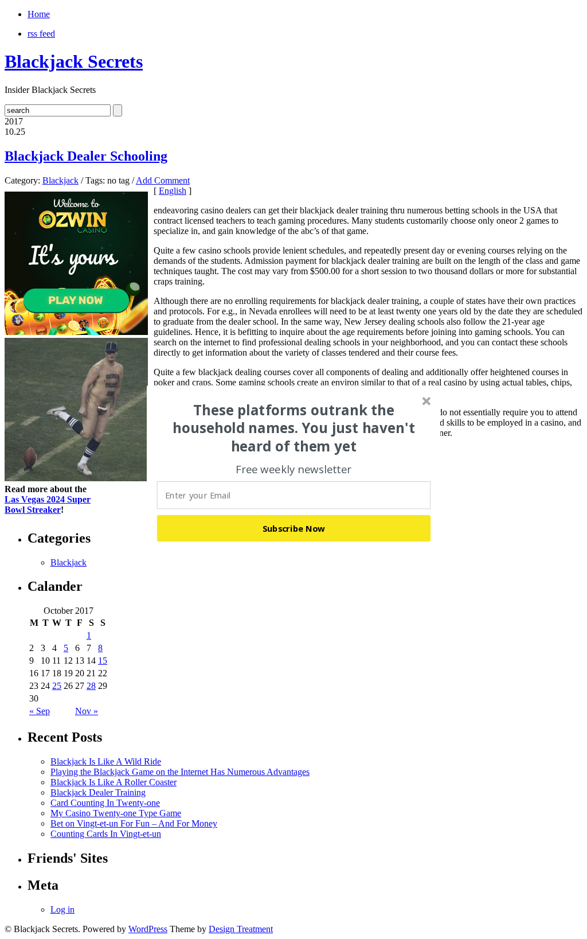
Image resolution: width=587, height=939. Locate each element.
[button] (294, 428)
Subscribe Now (294, 527)
